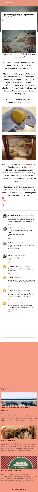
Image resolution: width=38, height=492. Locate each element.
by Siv (10, 228)
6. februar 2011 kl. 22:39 (18, 242)
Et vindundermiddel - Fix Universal (11, 470)
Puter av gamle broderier (8, 440)
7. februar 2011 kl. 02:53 (27, 266)
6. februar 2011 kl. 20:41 (27, 215)
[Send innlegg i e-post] (3, 198)
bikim (10, 255)
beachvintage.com (14, 266)
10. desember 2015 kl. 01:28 (23, 290)
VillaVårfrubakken (14, 215)
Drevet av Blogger (20, 489)
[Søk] (35, 3)
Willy (9, 242)
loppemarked (30, 164)
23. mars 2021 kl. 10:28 (21, 303)
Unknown (11, 303)
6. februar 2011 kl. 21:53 (19, 228)
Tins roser (11, 290)
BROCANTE (9, 3)
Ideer (4, 200)
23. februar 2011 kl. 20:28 (20, 277)
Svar (9, 224)
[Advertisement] (19, 363)
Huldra (10, 277)
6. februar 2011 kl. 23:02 (18, 255)
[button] (3, 20)
